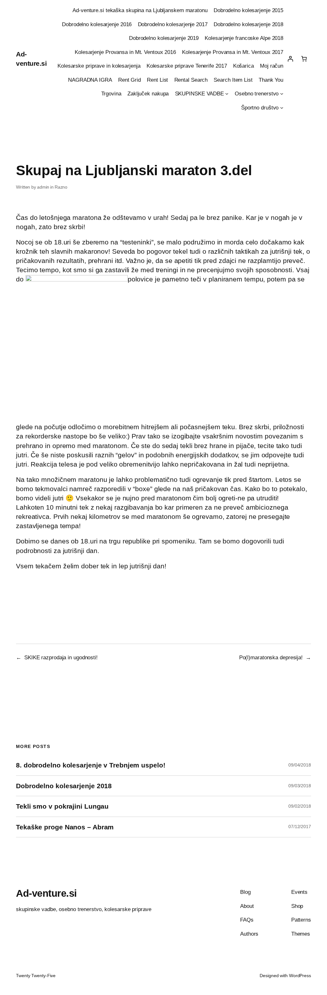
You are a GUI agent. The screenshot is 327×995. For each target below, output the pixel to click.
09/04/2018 (299, 764)
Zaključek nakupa (148, 93)
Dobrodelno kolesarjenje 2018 (248, 24)
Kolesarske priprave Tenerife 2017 (187, 66)
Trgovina (111, 93)
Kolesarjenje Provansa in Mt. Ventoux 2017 (232, 52)
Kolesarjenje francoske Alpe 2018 (244, 38)
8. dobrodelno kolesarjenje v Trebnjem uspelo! (90, 765)
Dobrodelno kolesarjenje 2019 (164, 38)
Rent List (157, 80)
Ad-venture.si (46, 893)
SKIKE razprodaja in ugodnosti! (61, 657)
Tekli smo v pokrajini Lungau (62, 806)
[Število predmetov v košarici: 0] (304, 59)
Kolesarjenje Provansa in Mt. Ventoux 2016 (125, 52)
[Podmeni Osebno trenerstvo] (281, 93)
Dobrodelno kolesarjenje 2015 (248, 10)
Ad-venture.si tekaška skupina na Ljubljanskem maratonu (140, 10)
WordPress (300, 975)
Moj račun (271, 66)
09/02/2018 (299, 806)
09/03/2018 (299, 785)
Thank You (271, 80)
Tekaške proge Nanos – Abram (65, 827)
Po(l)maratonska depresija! (271, 657)
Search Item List (233, 80)
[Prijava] (290, 59)
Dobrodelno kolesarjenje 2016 (97, 24)
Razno (61, 187)
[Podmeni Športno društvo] (281, 107)
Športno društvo (260, 107)
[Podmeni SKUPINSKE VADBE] (226, 93)
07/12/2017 (299, 826)
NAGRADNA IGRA (90, 80)
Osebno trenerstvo (256, 93)
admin (43, 187)
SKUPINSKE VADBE (199, 93)
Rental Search (191, 80)
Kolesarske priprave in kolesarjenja (99, 66)
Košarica (243, 66)
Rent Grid (129, 80)
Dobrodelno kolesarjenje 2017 (173, 24)
